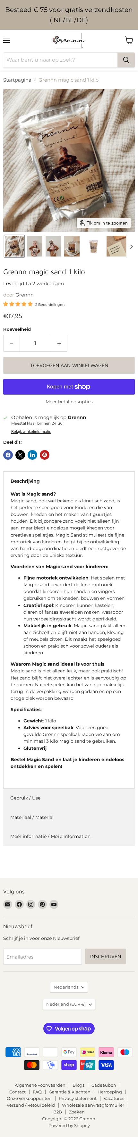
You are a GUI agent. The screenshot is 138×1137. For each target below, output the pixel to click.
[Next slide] (131, 246)
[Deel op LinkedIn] (32, 455)
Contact (17, 1091)
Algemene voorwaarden (40, 1085)
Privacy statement (78, 1098)
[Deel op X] (20, 455)
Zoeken (77, 1111)
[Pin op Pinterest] (44, 455)
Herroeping (110, 1091)
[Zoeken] (126, 60)
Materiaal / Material (32, 817)
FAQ (37, 1091)
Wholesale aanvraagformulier (93, 1105)
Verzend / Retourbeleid (31, 1105)
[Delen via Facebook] (8, 455)
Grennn (24, 295)
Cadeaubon (103, 1085)
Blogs (78, 1085)
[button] (14, 246)
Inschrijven (105, 956)
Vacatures (114, 1098)
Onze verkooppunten (29, 1098)
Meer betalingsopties (69, 401)
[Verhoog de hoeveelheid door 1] (59, 343)
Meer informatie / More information (50, 836)
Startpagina (17, 80)
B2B (57, 1111)
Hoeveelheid (17, 329)
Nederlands (66, 987)
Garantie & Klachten (70, 1091)
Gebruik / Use (25, 798)
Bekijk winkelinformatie (31, 431)
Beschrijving (25, 481)
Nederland (66, 1004)
